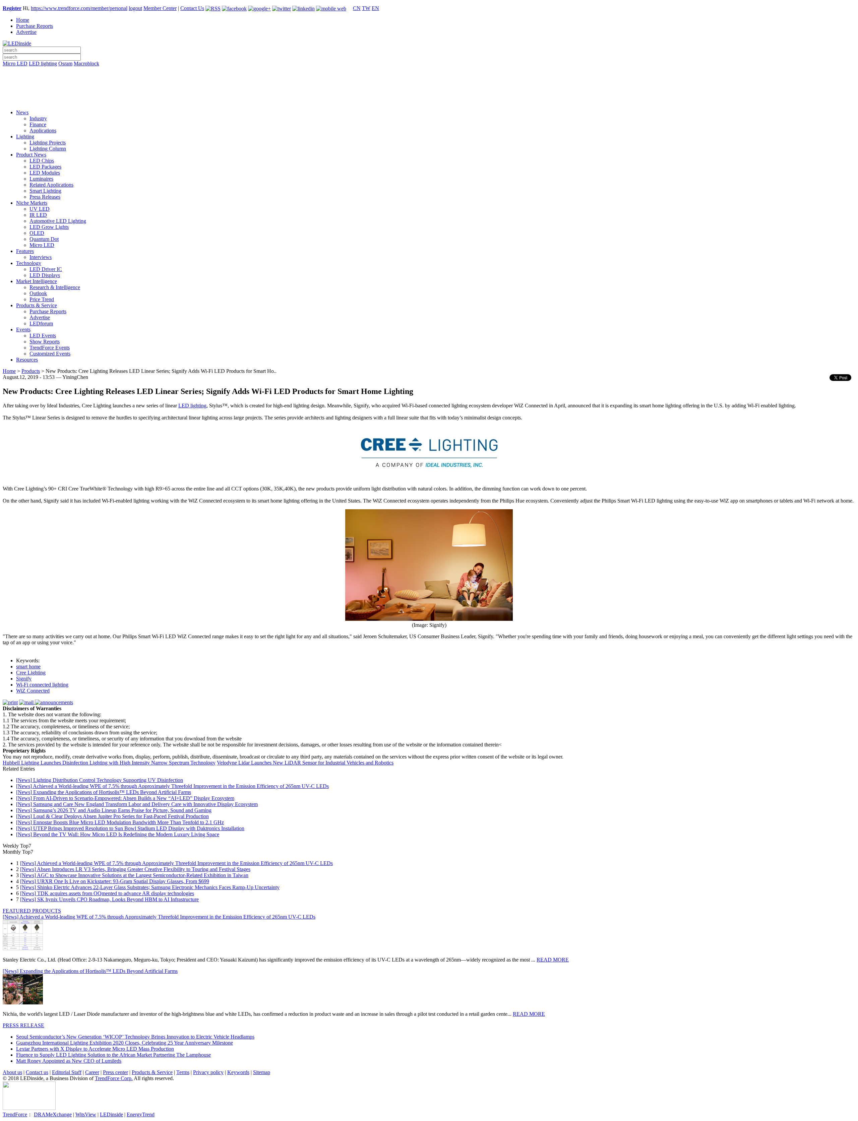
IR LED (38, 215)
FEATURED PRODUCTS (32, 911)
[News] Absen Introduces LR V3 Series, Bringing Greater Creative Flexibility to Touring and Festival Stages (135, 869)
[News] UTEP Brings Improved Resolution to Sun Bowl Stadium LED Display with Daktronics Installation (130, 828)
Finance (37, 124)
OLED (36, 233)
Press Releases (44, 197)
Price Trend (41, 299)
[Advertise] (429, 80)
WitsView (85, 1114)
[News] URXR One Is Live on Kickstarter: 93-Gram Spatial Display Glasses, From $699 (114, 881)
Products (30, 371)
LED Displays (44, 275)
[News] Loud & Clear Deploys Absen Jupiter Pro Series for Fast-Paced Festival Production (112, 816)
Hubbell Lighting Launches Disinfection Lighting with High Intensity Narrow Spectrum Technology (109, 763)
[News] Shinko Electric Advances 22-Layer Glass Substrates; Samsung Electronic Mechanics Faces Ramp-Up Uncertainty (150, 887)
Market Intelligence (36, 281)
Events (23, 329)
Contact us (37, 1072)
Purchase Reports (34, 26)
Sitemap (261, 1072)
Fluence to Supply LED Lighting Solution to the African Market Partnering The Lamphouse (113, 1055)
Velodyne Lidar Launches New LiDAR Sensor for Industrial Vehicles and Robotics (305, 763)
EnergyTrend (141, 1114)
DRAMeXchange (53, 1114)
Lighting (25, 136)
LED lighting (43, 63)
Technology (28, 263)
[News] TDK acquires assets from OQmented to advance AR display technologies (107, 893)
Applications (42, 130)
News (22, 112)
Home (22, 20)
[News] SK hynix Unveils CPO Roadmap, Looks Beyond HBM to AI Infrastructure (109, 899)
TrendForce (15, 1114)
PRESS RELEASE (23, 1025)
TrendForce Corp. (114, 1078)
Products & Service (36, 305)
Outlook (38, 293)
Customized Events (49, 353)
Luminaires (41, 179)
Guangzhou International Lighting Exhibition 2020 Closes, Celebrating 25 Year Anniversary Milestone (124, 1043)
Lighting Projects (47, 142)
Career (92, 1072)
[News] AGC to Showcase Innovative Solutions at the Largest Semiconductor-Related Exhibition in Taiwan (134, 875)
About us (12, 1072)
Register (12, 8)
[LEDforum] (429, 99)
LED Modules (44, 173)
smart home (28, 666)
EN (375, 8)
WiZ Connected (33, 691)
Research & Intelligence (54, 287)
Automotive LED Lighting (57, 221)
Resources (27, 359)
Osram (65, 63)
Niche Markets (31, 203)
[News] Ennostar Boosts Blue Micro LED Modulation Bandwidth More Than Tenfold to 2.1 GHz (120, 822)
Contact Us (192, 8)
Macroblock (86, 63)
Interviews (40, 257)
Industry (38, 118)
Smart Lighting (45, 191)
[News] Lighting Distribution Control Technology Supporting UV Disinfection (99, 780)
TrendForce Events (49, 347)
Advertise (26, 32)
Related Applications (51, 185)
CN (357, 8)
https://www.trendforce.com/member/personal (79, 8)
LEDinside (111, 1114)
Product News (31, 154)
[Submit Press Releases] (429, 90)
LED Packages (45, 167)
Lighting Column (47, 148)
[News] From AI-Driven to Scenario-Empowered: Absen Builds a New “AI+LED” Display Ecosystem (125, 798)
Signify (24, 678)
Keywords (238, 1072)
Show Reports (44, 341)
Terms (182, 1072)
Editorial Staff (66, 1072)
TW (366, 8)
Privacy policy (208, 1072)
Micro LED (15, 63)
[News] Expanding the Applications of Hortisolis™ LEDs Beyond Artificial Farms (103, 792)
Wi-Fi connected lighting (42, 684)
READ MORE (553, 960)
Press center (115, 1072)
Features (25, 251)
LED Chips (41, 160)
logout (135, 8)
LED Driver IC (45, 269)
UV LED (39, 209)
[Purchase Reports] (429, 71)
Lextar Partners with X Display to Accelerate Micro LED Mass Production (95, 1049)
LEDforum (41, 323)
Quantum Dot (44, 239)
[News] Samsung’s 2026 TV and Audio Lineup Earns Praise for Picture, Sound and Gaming (113, 810)
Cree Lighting (31, 672)
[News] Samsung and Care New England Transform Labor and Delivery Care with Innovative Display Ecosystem (137, 804)
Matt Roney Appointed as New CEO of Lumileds (68, 1061)
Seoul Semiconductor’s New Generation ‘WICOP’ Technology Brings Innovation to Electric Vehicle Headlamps (135, 1037)
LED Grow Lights (49, 227)
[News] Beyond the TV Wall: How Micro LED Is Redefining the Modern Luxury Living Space (117, 834)
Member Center (160, 8)
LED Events (42, 335)
